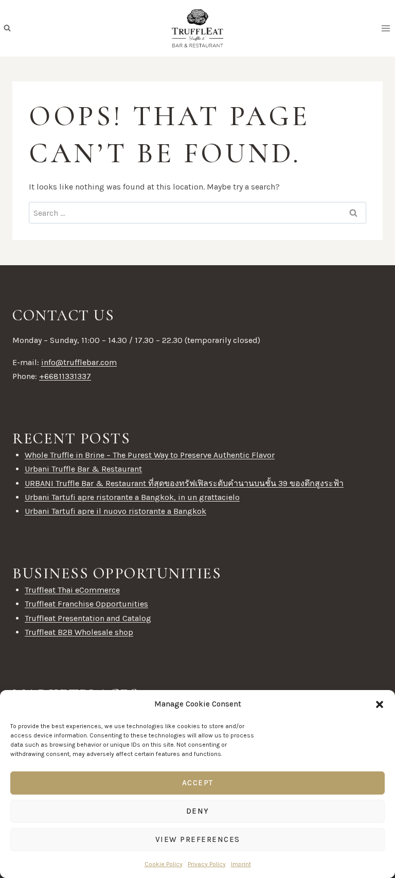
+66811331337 (65, 376)
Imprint (241, 864)
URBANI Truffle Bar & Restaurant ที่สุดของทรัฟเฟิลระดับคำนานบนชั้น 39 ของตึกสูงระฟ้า (184, 483)
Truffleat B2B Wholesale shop (79, 632)
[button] (379, 704)
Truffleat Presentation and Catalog (88, 618)
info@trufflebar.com (79, 362)
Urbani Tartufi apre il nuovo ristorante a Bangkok (115, 511)
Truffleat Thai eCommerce (72, 590)
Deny (197, 811)
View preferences (197, 839)
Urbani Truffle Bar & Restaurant (83, 469)
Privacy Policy (207, 864)
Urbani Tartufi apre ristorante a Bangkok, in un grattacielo (132, 497)
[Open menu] (385, 28)
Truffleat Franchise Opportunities (86, 604)
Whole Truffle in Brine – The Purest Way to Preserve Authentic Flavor (150, 455)
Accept (197, 782)
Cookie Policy (164, 864)
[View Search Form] (7, 28)
